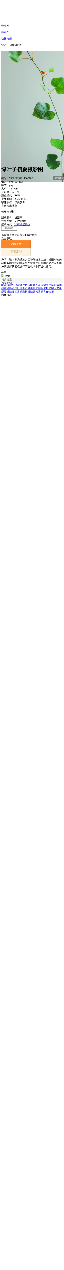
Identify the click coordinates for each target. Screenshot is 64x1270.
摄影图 (5, 32)
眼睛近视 (19, 284)
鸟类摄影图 (34, 288)
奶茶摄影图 (7, 288)
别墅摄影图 (55, 284)
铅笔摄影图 (47, 288)
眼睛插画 (12, 291)
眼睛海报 (22, 291)
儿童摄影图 (42, 284)
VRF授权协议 (22, 224)
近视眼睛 (30, 284)
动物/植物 (6, 38)
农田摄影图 (21, 288)
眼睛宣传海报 (46, 291)
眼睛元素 (33, 291)
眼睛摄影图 (7, 284)
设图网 (5, 25)
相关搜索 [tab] (6, 279)
